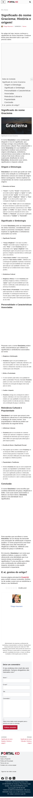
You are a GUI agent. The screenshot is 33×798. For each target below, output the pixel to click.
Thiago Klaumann (8, 26)
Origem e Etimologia (12, 85)
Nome (5, 677)
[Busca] (30, 2)
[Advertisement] (16, 61)
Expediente (3, 756)
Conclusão (8, 102)
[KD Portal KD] (13, 2)
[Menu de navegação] (3, 2)
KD (2, 10)
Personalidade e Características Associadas (17, 92)
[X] (14, 779)
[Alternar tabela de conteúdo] (31, 79)
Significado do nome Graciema (13, 82)
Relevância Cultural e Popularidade (13, 97)
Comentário (6, 698)
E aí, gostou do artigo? (10, 105)
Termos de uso (4, 763)
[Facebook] (2, 779)
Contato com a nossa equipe (8, 765)
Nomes (6, 10)
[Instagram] (6, 779)
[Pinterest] (10, 779)
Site (4, 691)
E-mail (5, 684)
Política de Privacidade (6, 761)
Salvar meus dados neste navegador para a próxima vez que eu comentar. (15, 722)
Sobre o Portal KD (5, 759)
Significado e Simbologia (14, 88)
